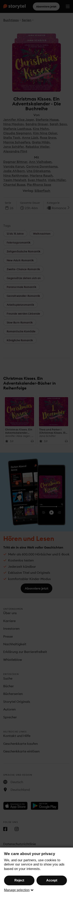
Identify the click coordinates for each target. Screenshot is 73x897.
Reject (19, 880)
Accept (51, 880)
